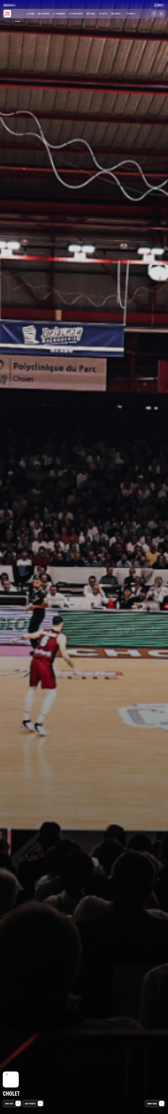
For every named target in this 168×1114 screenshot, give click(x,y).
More (131, 13)
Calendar (45, 13)
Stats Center (77, 13)
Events (117, 13)
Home (31, 13)
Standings (60, 13)
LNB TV (104, 13)
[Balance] (161, 14)
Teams (92, 13)
